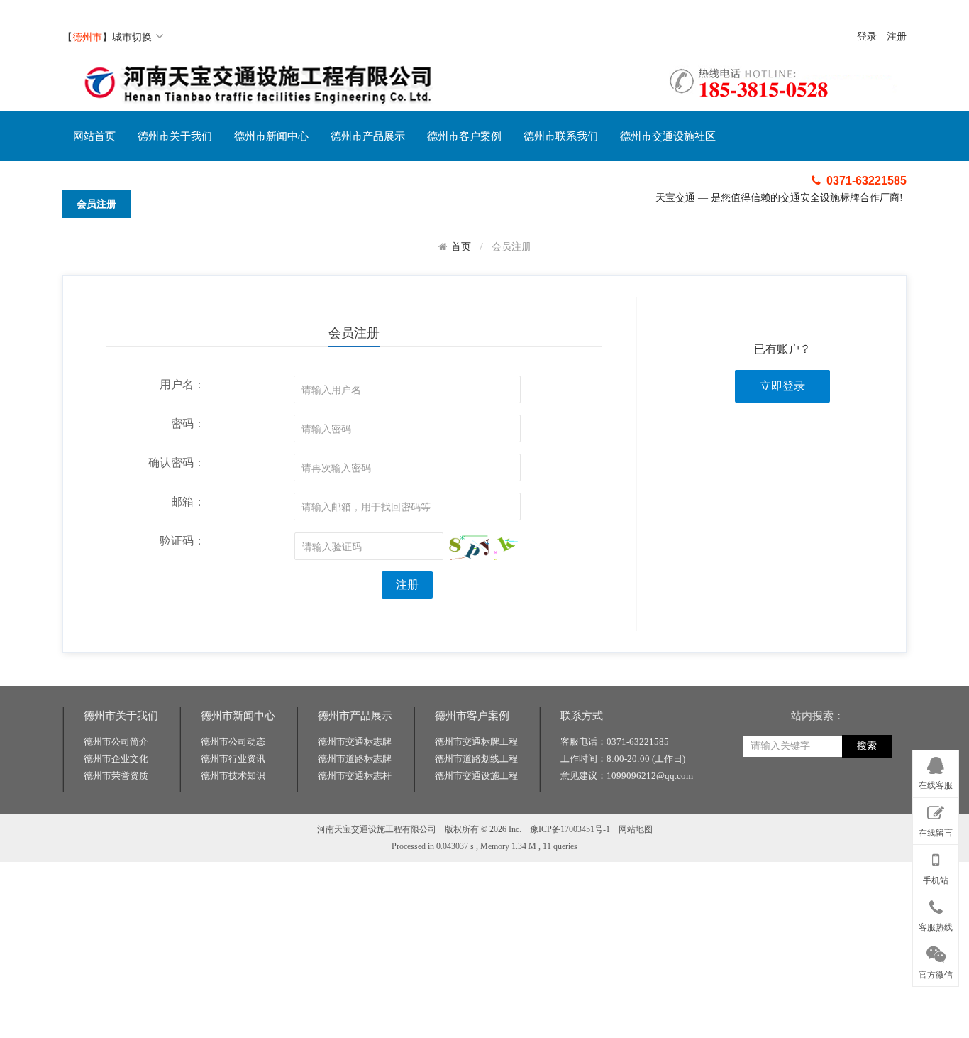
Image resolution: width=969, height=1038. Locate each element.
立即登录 (782, 386)
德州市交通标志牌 (355, 741)
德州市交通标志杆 (355, 775)
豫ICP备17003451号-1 (570, 829)
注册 (897, 36)
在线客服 (936, 785)
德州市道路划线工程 (476, 758)
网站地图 (636, 829)
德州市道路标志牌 (355, 758)
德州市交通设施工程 (476, 775)
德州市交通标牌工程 (476, 741)
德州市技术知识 (233, 775)
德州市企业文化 (116, 758)
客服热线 (936, 927)
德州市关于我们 (175, 136)
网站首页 (94, 136)
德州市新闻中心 (271, 136)
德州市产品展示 (368, 136)
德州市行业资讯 (233, 758)
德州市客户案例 (464, 136)
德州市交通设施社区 (668, 136)
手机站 (935, 880)
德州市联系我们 (561, 136)
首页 (461, 246)
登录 (867, 36)
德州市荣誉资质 (116, 775)
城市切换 (132, 36)
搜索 (867, 746)
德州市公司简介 (116, 741)
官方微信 (936, 975)
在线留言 (936, 833)
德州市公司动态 (233, 741)
